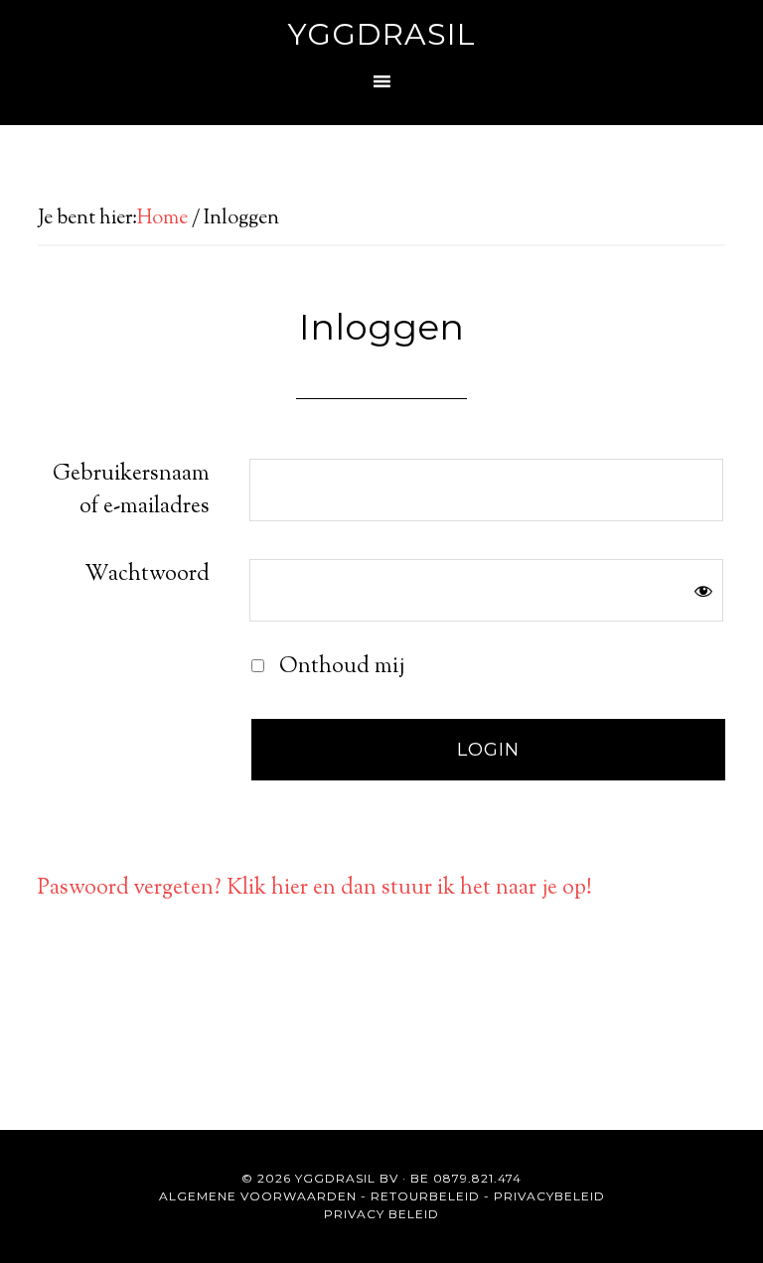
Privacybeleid (549, 1196)
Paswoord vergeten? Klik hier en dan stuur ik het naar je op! (315, 889)
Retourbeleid (425, 1196)
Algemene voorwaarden (258, 1196)
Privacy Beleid (381, 1213)
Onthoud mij (338, 667)
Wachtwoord (147, 575)
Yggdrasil (382, 34)
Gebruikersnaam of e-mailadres (131, 491)
